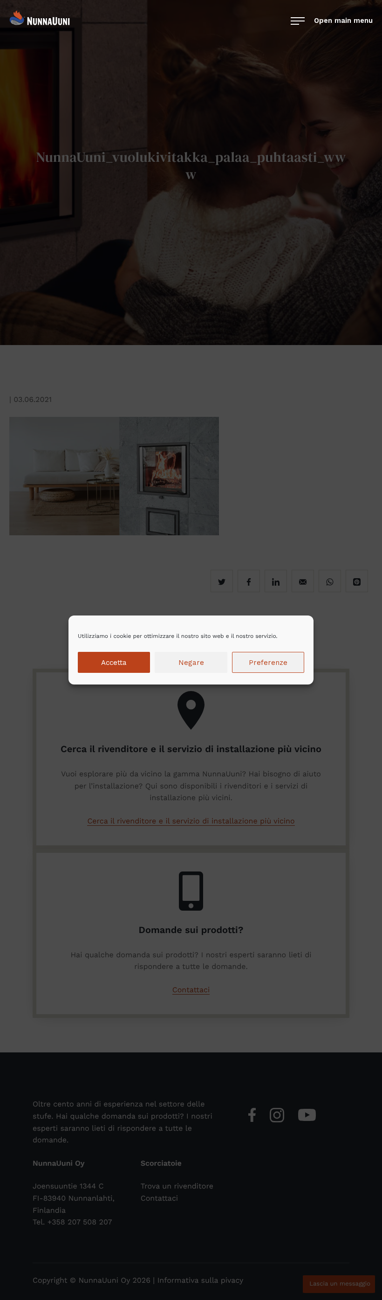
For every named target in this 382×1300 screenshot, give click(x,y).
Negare (191, 662)
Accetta (114, 662)
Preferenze (268, 662)
